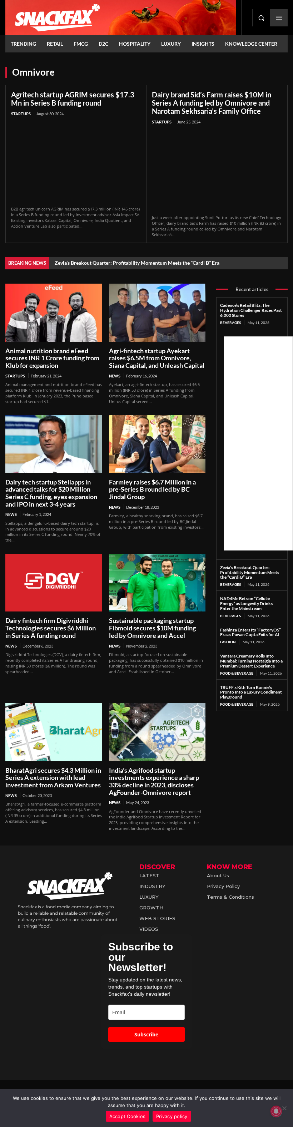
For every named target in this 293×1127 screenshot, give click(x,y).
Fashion (228, 642)
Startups (21, 113)
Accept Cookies (127, 1116)
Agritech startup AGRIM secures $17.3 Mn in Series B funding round (72, 98)
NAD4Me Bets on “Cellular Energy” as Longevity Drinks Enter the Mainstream (246, 603)
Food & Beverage (236, 673)
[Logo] (120, 17)
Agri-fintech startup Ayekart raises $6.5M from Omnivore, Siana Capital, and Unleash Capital (156, 358)
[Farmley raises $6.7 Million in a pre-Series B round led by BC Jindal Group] (157, 444)
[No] (284, 1108)
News (114, 376)
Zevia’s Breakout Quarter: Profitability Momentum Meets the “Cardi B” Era (137, 263)
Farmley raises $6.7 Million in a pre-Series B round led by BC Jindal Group (152, 489)
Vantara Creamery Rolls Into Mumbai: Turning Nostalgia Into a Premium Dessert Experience (251, 661)
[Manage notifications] (276, 1111)
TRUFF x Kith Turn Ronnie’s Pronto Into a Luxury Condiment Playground (251, 692)
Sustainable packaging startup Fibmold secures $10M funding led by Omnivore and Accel (152, 627)
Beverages (230, 322)
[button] (261, 17)
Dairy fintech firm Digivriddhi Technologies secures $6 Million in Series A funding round (50, 627)
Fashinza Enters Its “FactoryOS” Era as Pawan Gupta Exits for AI (250, 632)
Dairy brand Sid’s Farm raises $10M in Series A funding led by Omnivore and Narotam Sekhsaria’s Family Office (211, 102)
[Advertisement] (258, 443)
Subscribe (146, 1034)
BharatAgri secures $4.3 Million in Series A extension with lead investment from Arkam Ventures (53, 777)
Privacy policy (172, 1116)
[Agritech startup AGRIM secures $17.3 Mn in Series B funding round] (76, 162)
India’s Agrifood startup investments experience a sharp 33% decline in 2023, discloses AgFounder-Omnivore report (154, 781)
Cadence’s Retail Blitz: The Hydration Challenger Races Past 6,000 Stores (251, 310)
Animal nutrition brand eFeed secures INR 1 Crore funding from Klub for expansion (52, 358)
